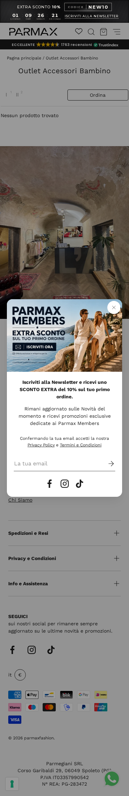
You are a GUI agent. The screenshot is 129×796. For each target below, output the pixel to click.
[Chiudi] (113, 307)
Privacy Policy (41, 445)
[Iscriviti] (106, 463)
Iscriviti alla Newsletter (92, 16)
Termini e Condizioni (80, 445)
